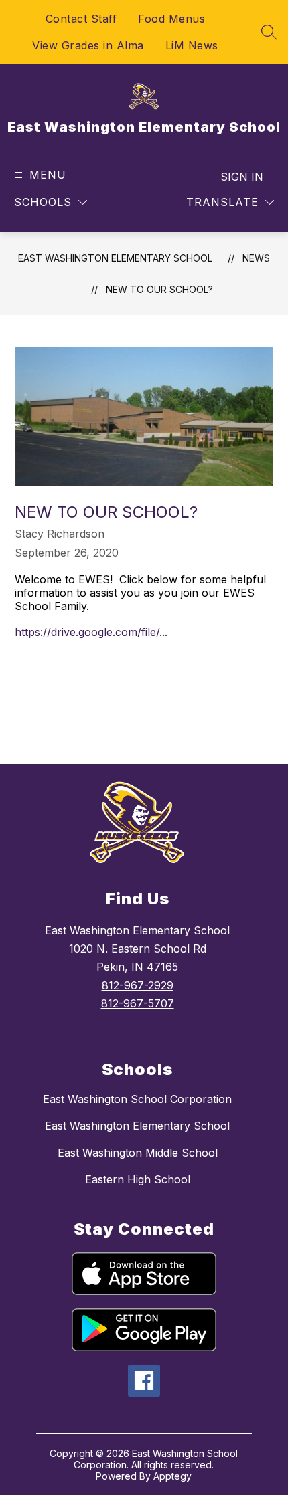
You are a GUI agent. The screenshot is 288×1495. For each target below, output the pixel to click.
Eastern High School (137, 1179)
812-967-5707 (137, 1003)
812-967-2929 (137, 985)
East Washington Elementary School (115, 258)
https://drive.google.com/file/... (91, 632)
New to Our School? (159, 289)
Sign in (241, 176)
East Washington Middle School (138, 1152)
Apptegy (172, 1476)
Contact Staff (81, 18)
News (256, 258)
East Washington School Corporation (137, 1099)
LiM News (191, 45)
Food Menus (171, 18)
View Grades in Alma (88, 45)
